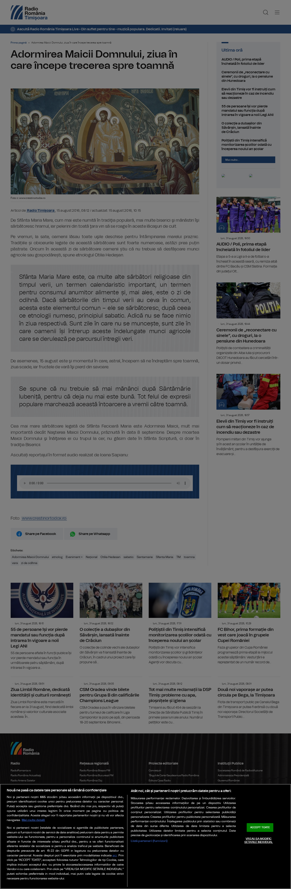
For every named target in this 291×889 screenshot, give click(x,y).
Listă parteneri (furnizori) (149, 841)
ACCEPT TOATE (260, 827)
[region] (145, 836)
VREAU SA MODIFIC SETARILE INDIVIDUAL (258, 840)
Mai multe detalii (33, 820)
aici (114, 855)
